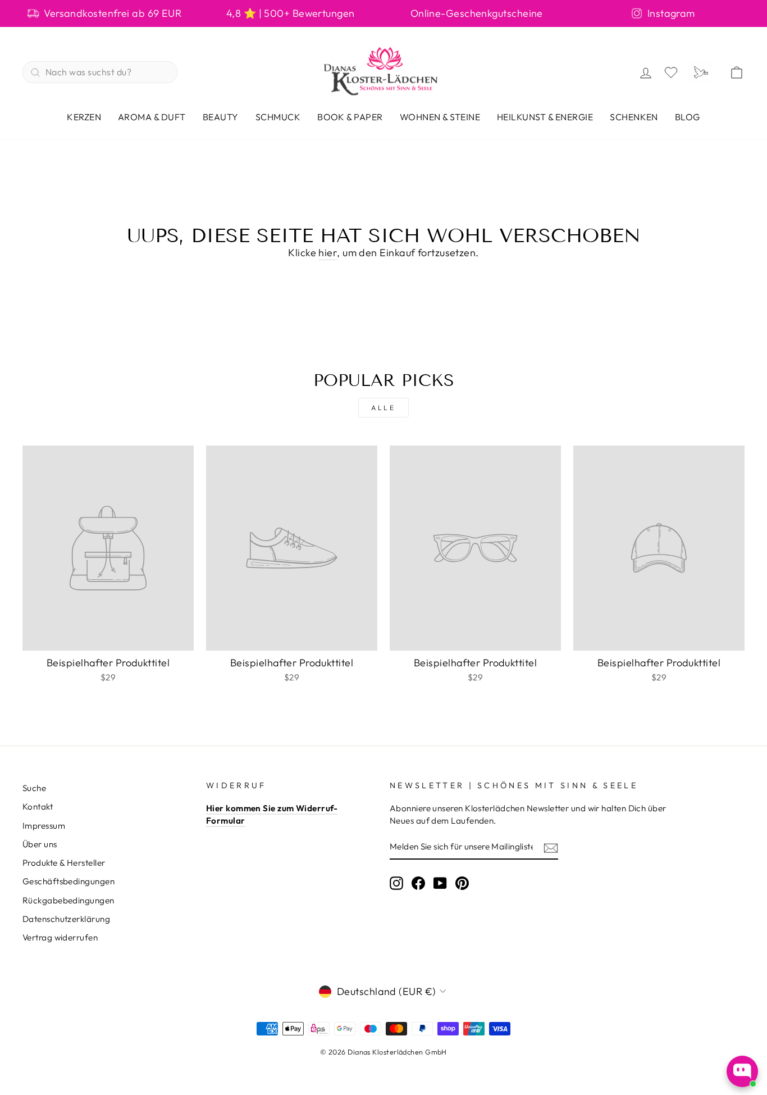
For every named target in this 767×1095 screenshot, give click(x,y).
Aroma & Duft (152, 116)
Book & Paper (350, 116)
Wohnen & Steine (440, 116)
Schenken (634, 116)
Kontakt (37, 806)
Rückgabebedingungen (68, 900)
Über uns (39, 844)
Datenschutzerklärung (66, 919)
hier (327, 252)
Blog (687, 116)
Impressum (43, 825)
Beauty (221, 116)
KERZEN (84, 116)
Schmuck (277, 116)
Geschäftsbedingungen (68, 881)
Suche (34, 788)
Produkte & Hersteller (63, 862)
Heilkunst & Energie (545, 116)
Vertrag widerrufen (60, 937)
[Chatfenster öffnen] (742, 1071)
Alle (383, 407)
